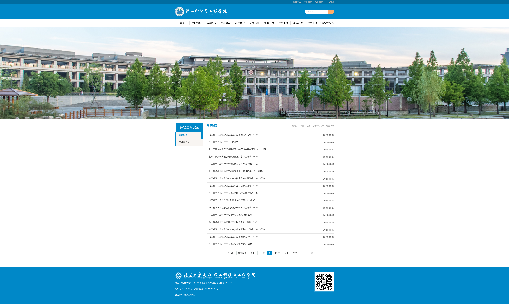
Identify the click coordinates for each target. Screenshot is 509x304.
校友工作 (312, 23)
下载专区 (330, 2)
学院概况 (196, 23)
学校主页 (297, 2)
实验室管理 (184, 142)
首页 (182, 23)
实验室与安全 (327, 23)
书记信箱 (308, 2)
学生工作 (283, 23)
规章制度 (183, 135)
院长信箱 (319, 2)
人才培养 (254, 23)
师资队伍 (211, 23)
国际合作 (298, 23)
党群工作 (269, 23)
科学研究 (240, 23)
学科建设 (225, 23)
